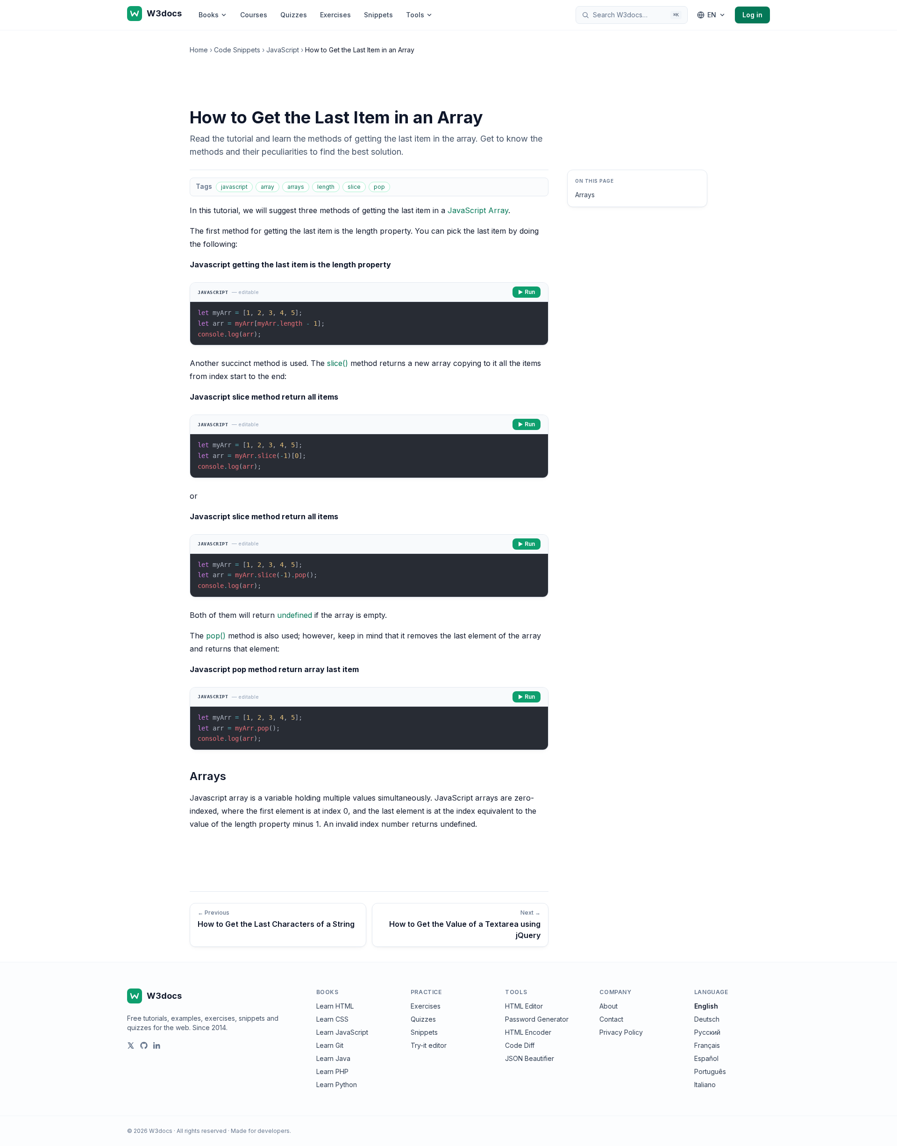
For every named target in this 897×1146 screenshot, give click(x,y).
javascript (234, 186)
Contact (611, 1019)
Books (209, 15)
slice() (337, 363)
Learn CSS (332, 1019)
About (608, 1006)
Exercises (335, 15)
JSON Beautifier (529, 1058)
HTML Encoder (528, 1032)
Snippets (378, 15)
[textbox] (369, 323)
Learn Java (333, 1058)
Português (710, 1071)
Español (706, 1058)
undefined (294, 615)
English (706, 1006)
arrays (295, 186)
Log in (752, 15)
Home (199, 50)
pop (379, 186)
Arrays (585, 195)
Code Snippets (237, 50)
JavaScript (282, 50)
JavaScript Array (478, 210)
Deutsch (706, 1019)
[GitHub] (144, 1045)
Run (530, 291)
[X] (131, 1045)
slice (354, 186)
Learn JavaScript (342, 1032)
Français (707, 1045)
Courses (253, 15)
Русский (707, 1032)
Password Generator (537, 1019)
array (267, 186)
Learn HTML (335, 1006)
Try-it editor (429, 1045)
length (326, 186)
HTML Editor (524, 1006)
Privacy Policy (621, 1032)
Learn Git (329, 1045)
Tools (415, 15)
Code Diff (519, 1045)
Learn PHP (332, 1071)
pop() (216, 635)
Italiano (705, 1085)
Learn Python (336, 1085)
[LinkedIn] (157, 1045)
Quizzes (293, 15)
